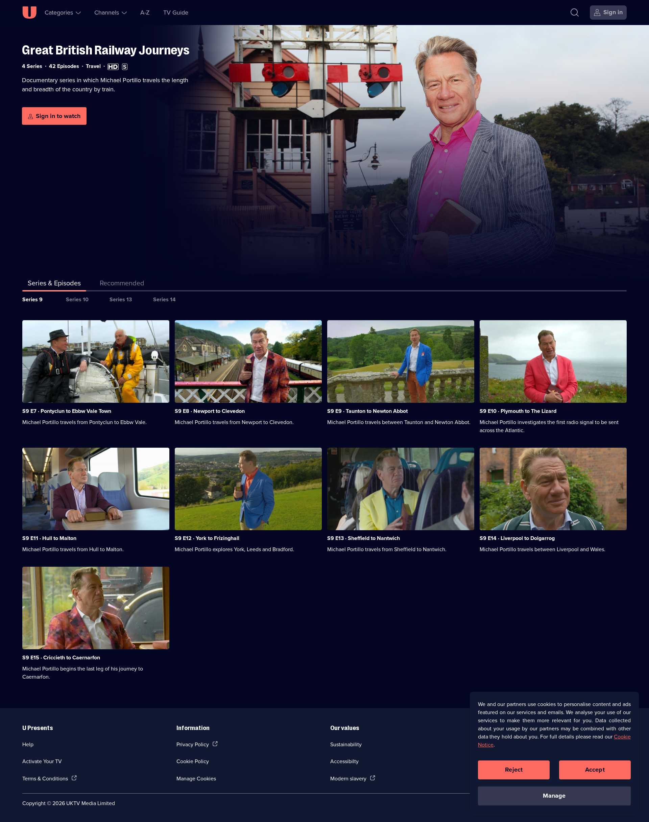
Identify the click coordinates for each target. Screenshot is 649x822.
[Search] (575, 12)
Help (27, 744)
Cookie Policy (192, 761)
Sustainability (346, 744)
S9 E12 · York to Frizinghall (207, 538)
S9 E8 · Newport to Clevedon (210, 411)
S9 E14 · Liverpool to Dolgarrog (517, 538)
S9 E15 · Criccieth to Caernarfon (61, 657)
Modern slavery (348, 778)
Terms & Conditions (45, 778)
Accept (595, 769)
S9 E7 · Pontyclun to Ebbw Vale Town (66, 411)
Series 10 (77, 299)
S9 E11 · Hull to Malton (49, 538)
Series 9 (32, 299)
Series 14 (164, 299)
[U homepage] (29, 12)
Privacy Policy (192, 744)
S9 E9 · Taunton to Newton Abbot (367, 411)
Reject (514, 769)
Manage (554, 795)
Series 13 (121, 299)
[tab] (122, 284)
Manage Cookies (196, 778)
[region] (554, 753)
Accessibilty (344, 761)
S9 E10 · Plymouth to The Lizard (518, 411)
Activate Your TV (42, 761)
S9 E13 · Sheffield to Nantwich (363, 538)
